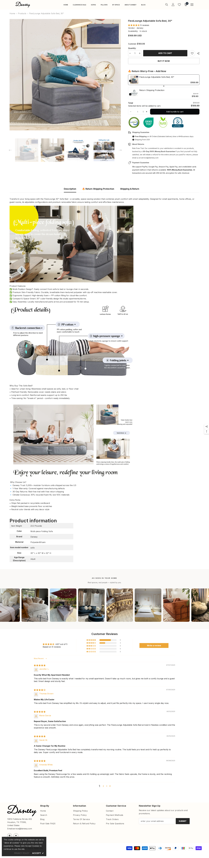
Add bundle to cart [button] (174, 111)
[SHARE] (197, 53)
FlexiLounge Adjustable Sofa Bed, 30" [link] (156, 77)
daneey (140, 28)
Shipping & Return (129, 189)
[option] (65, 74)
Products (22, 13)
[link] (134, 80)
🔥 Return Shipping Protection (98, 189)
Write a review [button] (154, 645)
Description (70, 189)
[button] (10, 150)
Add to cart (165, 53)
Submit (183, 821)
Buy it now (164, 61)
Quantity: (132, 48)
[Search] (166, 4)
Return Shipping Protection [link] (151, 90)
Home (12, 13)
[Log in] (173, 4)
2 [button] (103, 786)
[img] (39, 665)
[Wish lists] (179, 4)
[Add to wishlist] (192, 53)
